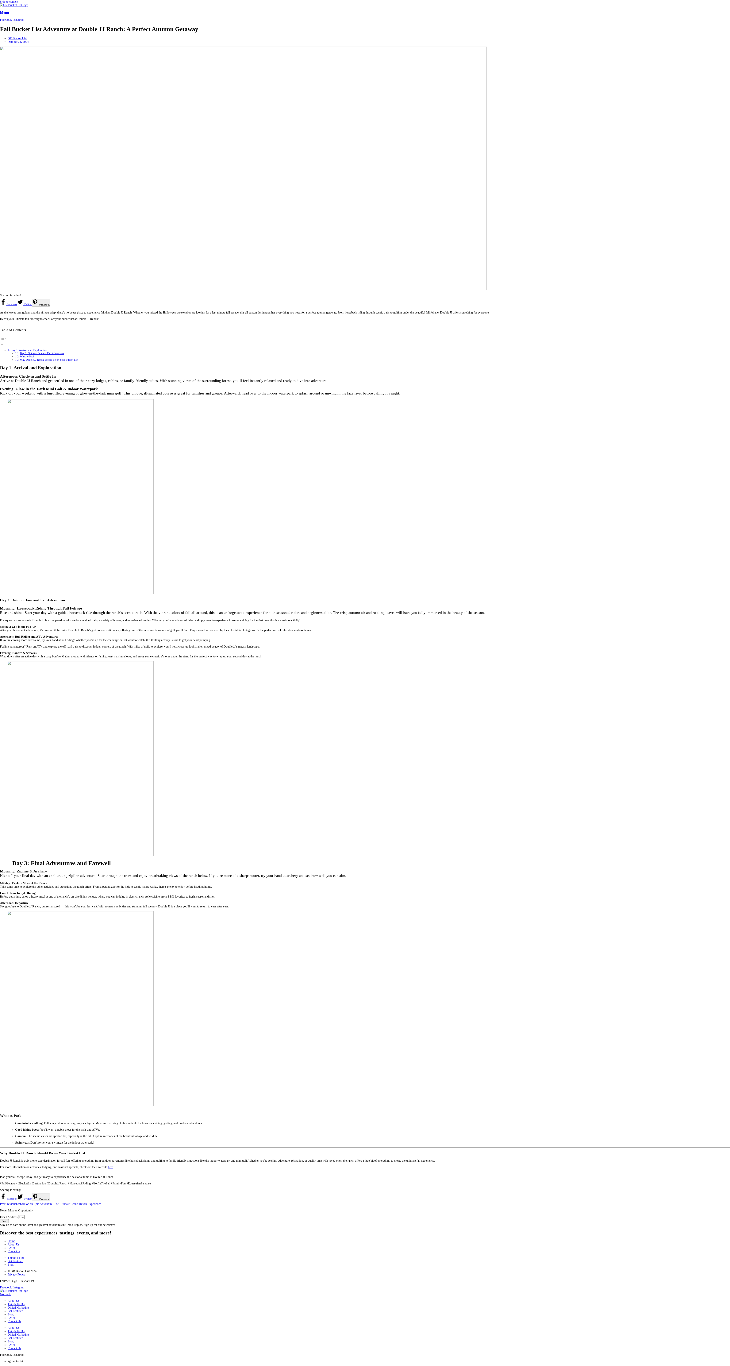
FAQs (11, 1317)
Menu (4, 12)
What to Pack (27, 356)
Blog (10, 1314)
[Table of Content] (365, 338)
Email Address (9, 1217)
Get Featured (15, 1311)
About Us (13, 1300)
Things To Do (16, 1304)
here (110, 1167)
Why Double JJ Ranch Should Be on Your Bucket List (49, 359)
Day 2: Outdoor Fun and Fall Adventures (42, 353)
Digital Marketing (18, 1307)
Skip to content (9, 1)
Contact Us (14, 1321)
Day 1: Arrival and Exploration (28, 350)
